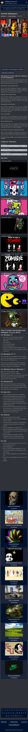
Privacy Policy (14, 722)
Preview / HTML (5, 148)
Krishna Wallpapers (14, 725)
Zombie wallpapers (12, 16)
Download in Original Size (7, 72)
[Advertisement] (14, 53)
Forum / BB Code (5, 152)
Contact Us (24, 722)
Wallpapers (3, 16)
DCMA (24, 35)
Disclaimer (4, 722)
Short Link (3, 144)
